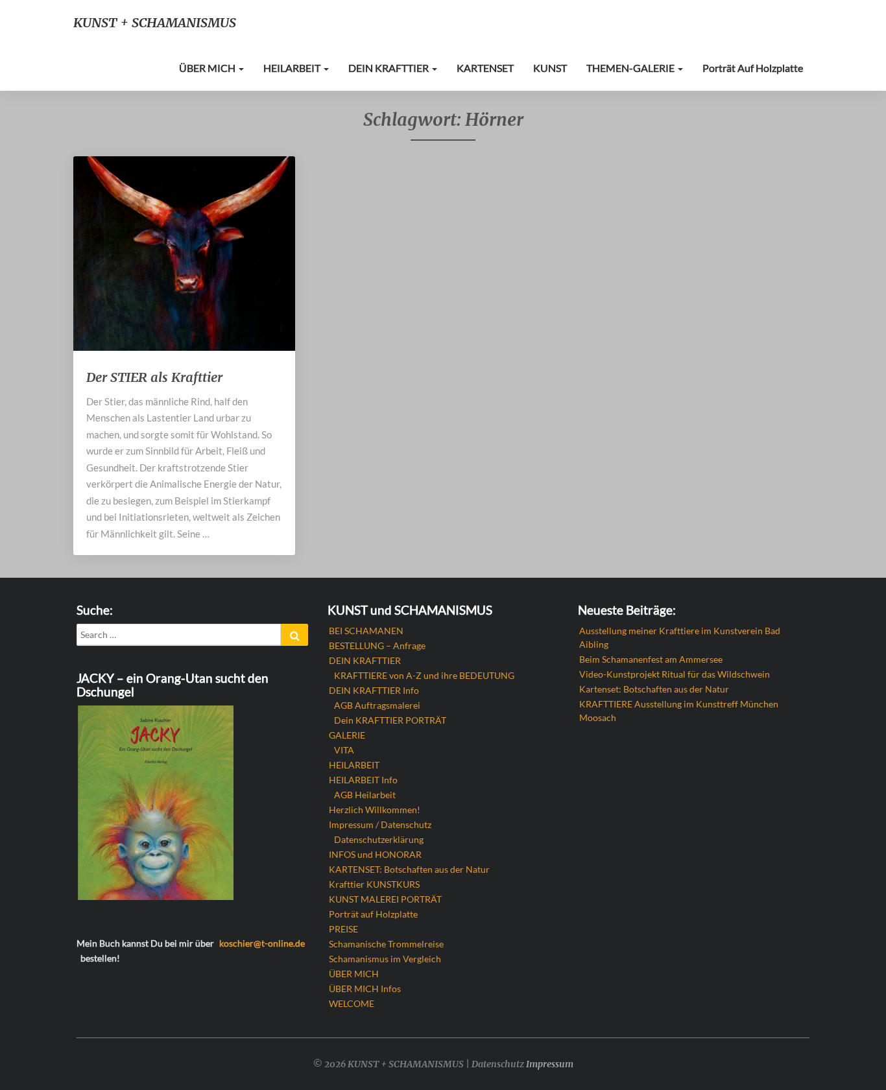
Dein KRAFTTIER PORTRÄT (390, 720)
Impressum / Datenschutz (380, 824)
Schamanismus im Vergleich (385, 958)
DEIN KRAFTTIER (389, 68)
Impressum (549, 1064)
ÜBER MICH (208, 68)
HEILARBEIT (292, 68)
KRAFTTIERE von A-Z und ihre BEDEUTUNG (424, 675)
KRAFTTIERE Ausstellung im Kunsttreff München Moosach (678, 710)
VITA (344, 749)
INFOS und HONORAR (375, 854)
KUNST (550, 68)
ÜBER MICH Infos (365, 988)
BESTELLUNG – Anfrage (377, 645)
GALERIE (347, 734)
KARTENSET (485, 68)
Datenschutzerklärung (379, 839)
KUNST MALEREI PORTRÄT (385, 899)
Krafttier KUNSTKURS (374, 884)
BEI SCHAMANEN (366, 630)
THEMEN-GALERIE (631, 68)
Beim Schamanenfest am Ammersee (651, 659)
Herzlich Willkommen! (374, 809)
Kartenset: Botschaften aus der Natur (654, 688)
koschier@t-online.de (262, 943)
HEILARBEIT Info (363, 779)
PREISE (343, 928)
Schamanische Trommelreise (386, 943)
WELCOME (351, 1003)
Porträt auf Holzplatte (752, 68)
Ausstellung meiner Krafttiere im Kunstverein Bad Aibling (679, 637)
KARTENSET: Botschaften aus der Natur (409, 869)
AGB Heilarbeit (365, 794)
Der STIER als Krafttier (154, 377)
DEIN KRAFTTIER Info (374, 690)
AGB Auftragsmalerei (377, 705)
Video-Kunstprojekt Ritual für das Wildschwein (674, 674)
